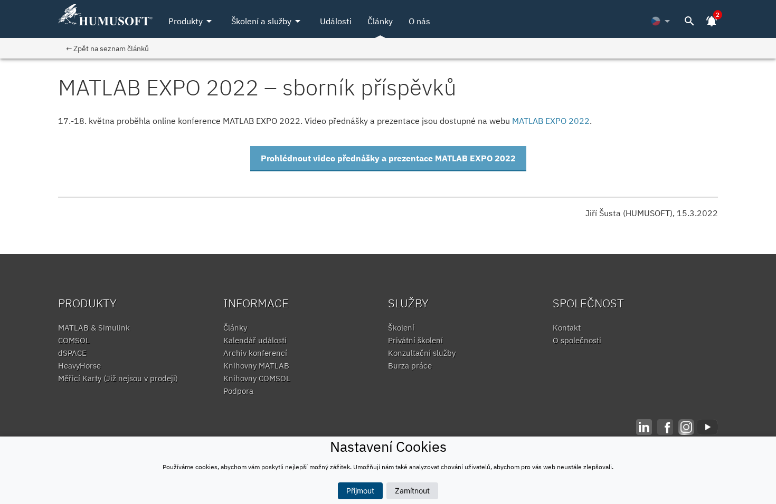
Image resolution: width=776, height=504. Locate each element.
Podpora (238, 391)
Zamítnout (412, 490)
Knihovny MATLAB (256, 366)
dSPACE (72, 353)
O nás (419, 21)
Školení (401, 328)
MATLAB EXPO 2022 (551, 120)
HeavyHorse (79, 366)
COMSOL (74, 340)
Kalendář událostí (255, 340)
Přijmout (360, 490)
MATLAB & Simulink (94, 328)
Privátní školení (415, 340)
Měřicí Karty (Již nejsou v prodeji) (118, 378)
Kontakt (567, 328)
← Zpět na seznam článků (107, 48)
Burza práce (410, 366)
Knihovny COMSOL (256, 378)
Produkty (191, 21)
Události (336, 21)
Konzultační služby (422, 353)
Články (380, 21)
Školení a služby (267, 21)
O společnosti (577, 340)
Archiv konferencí (255, 353)
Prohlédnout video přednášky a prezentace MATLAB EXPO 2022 (388, 158)
